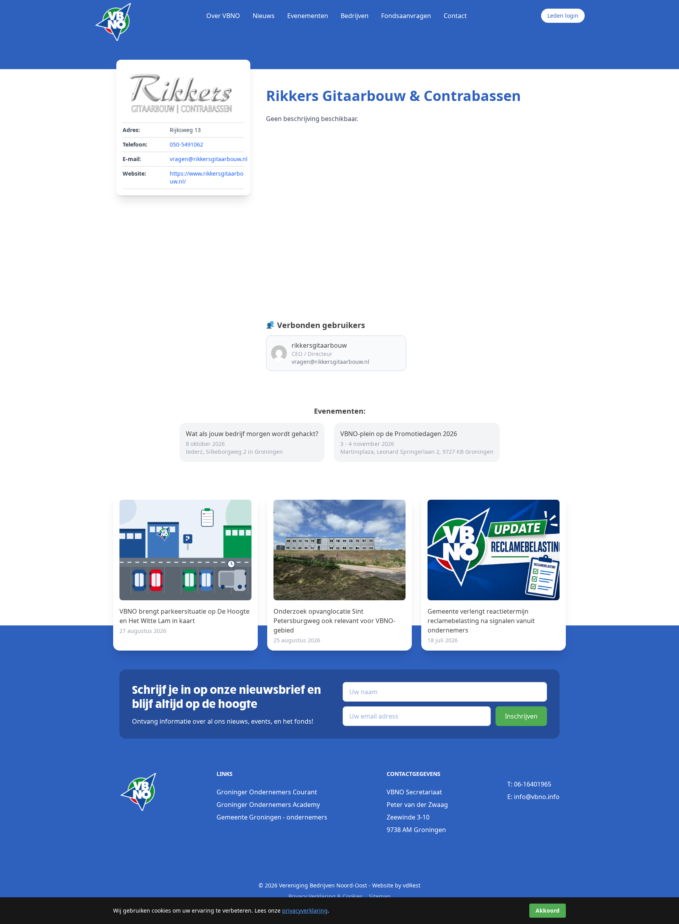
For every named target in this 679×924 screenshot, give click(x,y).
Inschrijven (521, 716)
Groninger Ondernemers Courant (267, 792)
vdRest (411, 885)
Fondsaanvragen (406, 15)
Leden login (562, 15)
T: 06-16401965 (529, 784)
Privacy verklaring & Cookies (325, 896)
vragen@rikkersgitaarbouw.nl (209, 159)
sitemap (380, 896)
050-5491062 (186, 144)
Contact (455, 15)
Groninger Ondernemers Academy (268, 804)
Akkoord (548, 910)
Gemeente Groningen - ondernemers (272, 817)
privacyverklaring (305, 910)
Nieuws (264, 15)
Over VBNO (223, 15)
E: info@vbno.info (533, 796)
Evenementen (307, 15)
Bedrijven (355, 15)
